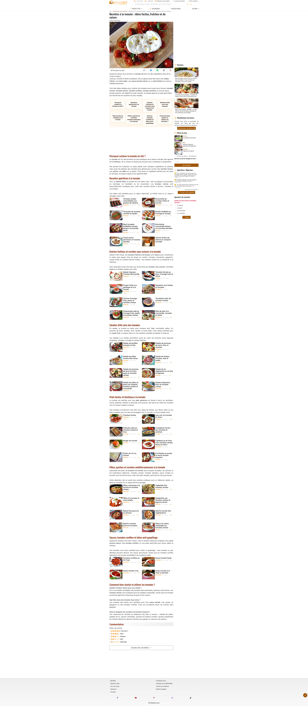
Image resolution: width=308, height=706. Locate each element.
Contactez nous (161, 681)
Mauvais (123, 642)
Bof (121, 639)
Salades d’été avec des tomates (165, 104)
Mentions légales (161, 689)
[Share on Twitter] (164, 70)
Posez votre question (187, 192)
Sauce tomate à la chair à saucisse (162, 572)
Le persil (179, 208)
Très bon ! (124, 631)
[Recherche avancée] (191, 4)
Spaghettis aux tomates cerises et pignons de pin (162, 500)
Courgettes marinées (189, 138)
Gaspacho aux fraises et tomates (164, 286)
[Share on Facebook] (144, 70)
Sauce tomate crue (130, 571)
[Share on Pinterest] (170, 70)
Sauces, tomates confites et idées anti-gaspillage (150, 119)
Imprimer (193, 156)
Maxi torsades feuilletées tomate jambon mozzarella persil (130, 227)
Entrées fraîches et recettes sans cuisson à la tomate (150, 106)
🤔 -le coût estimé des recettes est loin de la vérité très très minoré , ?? (186, 185)
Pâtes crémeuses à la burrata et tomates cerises (131, 487)
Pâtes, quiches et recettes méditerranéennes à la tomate (134, 118)
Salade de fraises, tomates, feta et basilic (162, 358)
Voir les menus (183, 156)
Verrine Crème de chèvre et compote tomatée (163, 240)
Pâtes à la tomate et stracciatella (131, 499)
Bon (121, 634)
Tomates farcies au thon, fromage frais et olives (164, 274)
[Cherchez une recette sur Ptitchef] (188, 4)
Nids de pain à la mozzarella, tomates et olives (163, 313)
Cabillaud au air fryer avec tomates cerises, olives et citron (164, 443)
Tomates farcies (129, 415)
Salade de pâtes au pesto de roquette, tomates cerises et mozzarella (130, 386)
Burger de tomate (130, 441)
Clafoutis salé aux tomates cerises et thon (130, 430)
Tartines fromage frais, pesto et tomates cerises (130, 300)
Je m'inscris (186, 165)
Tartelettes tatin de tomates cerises (163, 299)
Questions (176, 9)
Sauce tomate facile (163, 558)
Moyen (123, 636)
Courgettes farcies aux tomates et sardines (162, 430)
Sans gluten (140, 1)
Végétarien (150, 1)
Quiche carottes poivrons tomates (130, 525)
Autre (194, 9)
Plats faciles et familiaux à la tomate (118, 117)
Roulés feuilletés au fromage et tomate (163, 213)
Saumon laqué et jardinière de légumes (189, 145)
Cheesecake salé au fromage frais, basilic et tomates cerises (131, 313)
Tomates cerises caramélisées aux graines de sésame (130, 201)
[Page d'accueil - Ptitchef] (110, 11)
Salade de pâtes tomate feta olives (130, 357)
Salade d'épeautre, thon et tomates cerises (162, 385)
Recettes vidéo (115, 683)
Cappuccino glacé (188, 151)
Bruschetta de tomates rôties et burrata (162, 201)
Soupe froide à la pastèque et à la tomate (130, 287)
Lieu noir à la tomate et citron (163, 416)
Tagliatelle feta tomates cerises (161, 486)
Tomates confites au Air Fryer (131, 559)
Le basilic (180, 205)
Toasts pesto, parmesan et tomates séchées (131, 240)
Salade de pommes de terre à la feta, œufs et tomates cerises (130, 372)
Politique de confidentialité (164, 683)
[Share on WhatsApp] (157, 70)
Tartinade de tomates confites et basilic (131, 213)
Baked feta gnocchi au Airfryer (131, 512)
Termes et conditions (162, 686)
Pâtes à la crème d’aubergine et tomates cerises (162, 526)
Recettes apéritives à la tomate (134, 104)
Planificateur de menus (185, 128)
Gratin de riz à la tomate (129, 454)
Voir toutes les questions (191, 189)
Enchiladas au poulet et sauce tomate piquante (163, 455)
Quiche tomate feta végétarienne (163, 512)
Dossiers (156, 9)
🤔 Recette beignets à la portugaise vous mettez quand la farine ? (185, 180)
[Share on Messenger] (151, 70)
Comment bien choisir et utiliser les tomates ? (165, 118)
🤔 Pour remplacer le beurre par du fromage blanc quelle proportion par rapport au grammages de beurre (185, 175)
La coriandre (181, 213)
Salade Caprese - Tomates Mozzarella (131, 273)
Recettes (136, 9)
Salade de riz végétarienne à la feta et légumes (164, 371)
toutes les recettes (140, 647)
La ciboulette (181, 210)
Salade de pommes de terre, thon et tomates (163, 345)
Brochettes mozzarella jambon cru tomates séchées (163, 226)
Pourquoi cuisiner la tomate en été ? (117, 104)
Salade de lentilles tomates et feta (130, 344)
